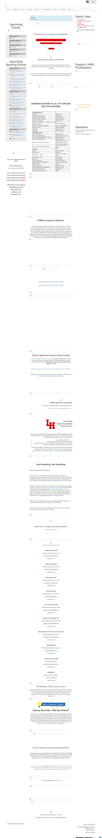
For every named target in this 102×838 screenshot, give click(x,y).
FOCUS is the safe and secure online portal (42, 359)
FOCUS (79, 22)
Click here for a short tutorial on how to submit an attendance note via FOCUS (51, 369)
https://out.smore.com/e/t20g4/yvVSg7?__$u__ (61, 408)
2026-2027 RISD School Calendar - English (51, 282)
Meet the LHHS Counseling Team (51, 545)
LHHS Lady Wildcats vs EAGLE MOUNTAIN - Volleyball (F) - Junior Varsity (17, 135)
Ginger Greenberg (62, 694)
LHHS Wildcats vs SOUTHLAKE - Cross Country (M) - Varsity (18, 85)
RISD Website (81, 24)
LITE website (43, 723)
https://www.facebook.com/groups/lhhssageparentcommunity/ (59, 449)
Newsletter (30, 9)
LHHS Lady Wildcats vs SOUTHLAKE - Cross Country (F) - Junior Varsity (18, 79)
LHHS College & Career (51, 529)
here (79, 134)
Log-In (69, 9)
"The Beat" (59, 815)
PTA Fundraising (46, 9)
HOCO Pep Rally (14, 51)
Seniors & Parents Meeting (16, 42)
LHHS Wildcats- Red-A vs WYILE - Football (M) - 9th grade (17, 126)
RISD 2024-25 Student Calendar (86, 26)
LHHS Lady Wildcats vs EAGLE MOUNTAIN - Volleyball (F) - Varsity (17, 132)
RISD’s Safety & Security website (56, 489)
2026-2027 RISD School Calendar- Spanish (51, 285)
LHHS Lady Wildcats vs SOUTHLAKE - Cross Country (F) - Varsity (18, 82)
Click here (37, 694)
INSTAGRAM (56, 34)
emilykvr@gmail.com (38, 450)
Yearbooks (63, 9)
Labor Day (13, 38)
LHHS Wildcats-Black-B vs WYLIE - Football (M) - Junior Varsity (17, 123)
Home (8, 9)
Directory (37, 9)
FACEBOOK (46, 34)
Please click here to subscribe (37, 753)
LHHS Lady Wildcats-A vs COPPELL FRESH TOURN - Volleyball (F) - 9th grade (18, 75)
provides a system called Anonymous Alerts (52, 487)
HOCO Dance (13, 55)
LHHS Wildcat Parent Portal (84, 21)
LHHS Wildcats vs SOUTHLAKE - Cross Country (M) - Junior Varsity (18, 88)
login (93, 2)
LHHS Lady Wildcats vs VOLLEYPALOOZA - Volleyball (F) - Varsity (17, 71)
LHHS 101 (55, 9)
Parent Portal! (56, 780)
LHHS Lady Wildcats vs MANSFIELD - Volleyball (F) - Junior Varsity (18, 103)
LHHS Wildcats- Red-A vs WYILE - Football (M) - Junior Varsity (17, 120)
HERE (15, 161)
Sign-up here (21, 823)
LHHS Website (81, 19)
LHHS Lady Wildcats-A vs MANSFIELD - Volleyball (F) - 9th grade (18, 100)
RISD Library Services (35, 714)
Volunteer (22, 9)
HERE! (62, 59)
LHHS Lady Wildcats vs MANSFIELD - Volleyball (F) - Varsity (18, 106)
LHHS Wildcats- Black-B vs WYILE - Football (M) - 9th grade (17, 117)
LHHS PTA (15, 9)
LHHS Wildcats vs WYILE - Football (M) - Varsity (18, 139)
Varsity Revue (13, 47)
